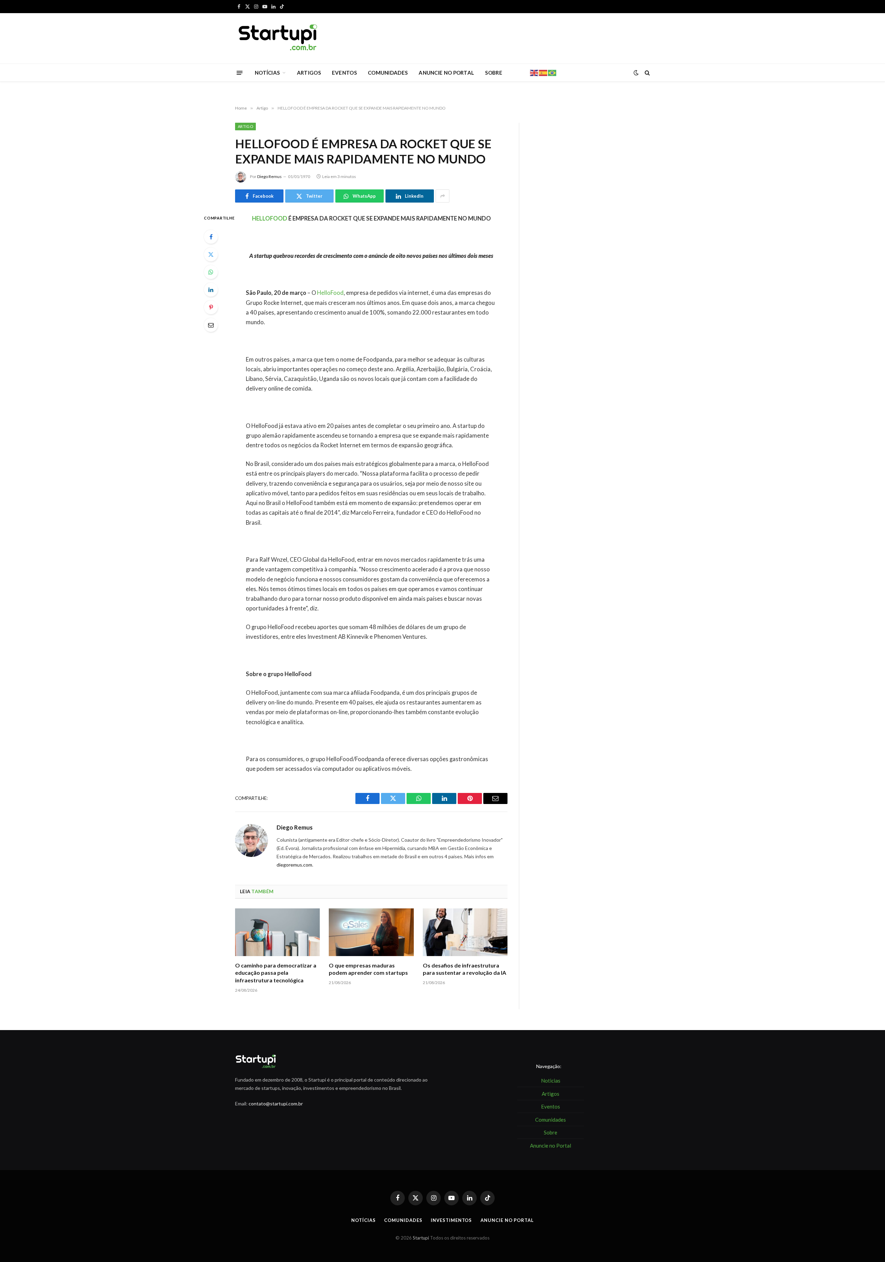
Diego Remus (269, 176)
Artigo (245, 126)
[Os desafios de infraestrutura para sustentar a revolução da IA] (465, 932)
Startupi (421, 1238)
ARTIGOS (309, 72)
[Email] (211, 325)
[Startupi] (278, 38)
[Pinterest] (211, 307)
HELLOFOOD (269, 218)
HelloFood (330, 292)
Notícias (363, 1220)
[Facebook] (211, 237)
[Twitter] (211, 254)
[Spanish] (543, 72)
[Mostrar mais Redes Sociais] (442, 196)
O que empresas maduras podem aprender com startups (368, 969)
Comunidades (403, 1220)
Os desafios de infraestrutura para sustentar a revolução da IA (464, 969)
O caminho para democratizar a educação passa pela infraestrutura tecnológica (275, 973)
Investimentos (451, 1220)
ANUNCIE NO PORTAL (446, 72)
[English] (534, 72)
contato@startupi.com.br (276, 1103)
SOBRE (493, 72)
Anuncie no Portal (507, 1220)
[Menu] (240, 72)
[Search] (646, 73)
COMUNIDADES (388, 72)
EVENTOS (344, 72)
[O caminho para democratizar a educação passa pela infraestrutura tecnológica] (277, 932)
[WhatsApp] (211, 272)
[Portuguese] (552, 72)
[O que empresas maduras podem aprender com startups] (371, 932)
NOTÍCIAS (267, 72)
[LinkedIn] (211, 290)
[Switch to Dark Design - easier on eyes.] (636, 72)
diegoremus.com (294, 865)
